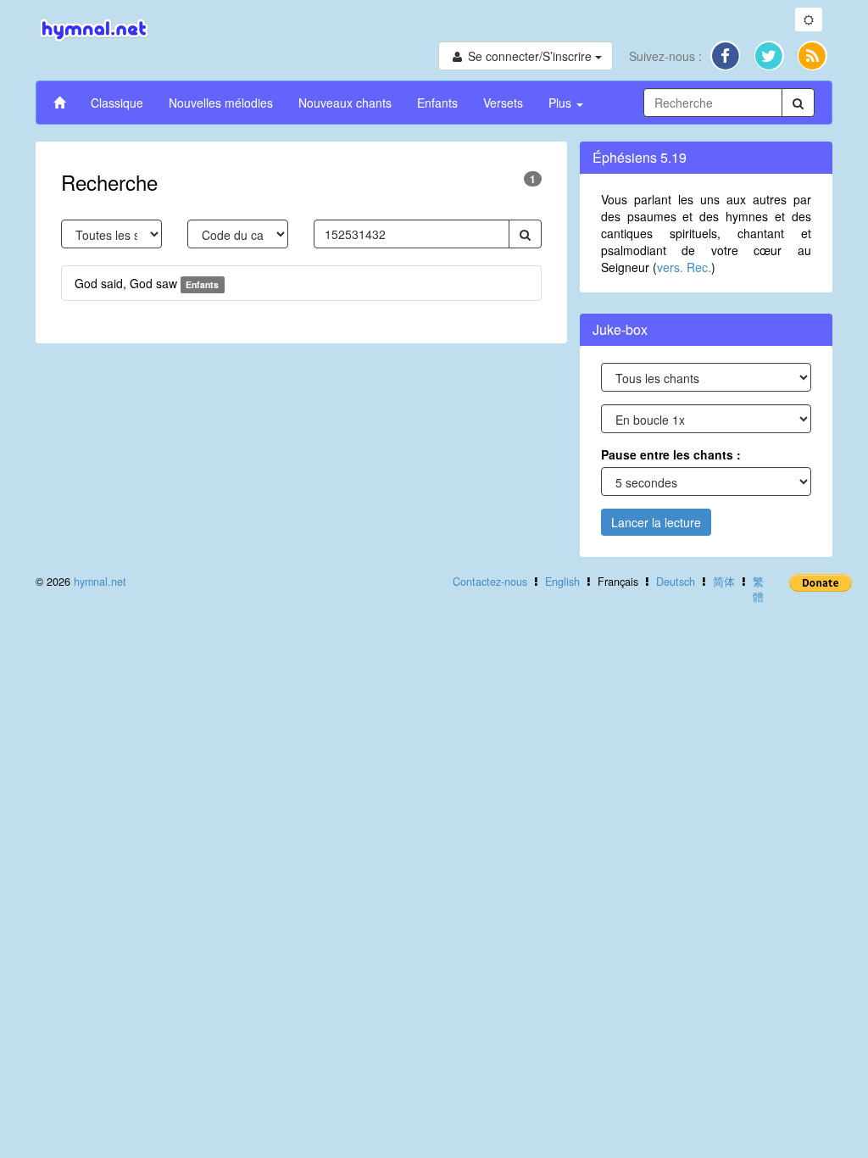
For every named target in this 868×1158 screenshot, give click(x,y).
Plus (561, 102)
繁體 (758, 589)
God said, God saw (147, 283)
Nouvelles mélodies (221, 102)
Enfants (437, 102)
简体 (724, 581)
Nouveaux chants (345, 102)
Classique (117, 102)
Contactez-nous (490, 581)
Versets (503, 102)
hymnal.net (100, 581)
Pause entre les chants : (671, 454)
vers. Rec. (684, 267)
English (562, 581)
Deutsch (675, 581)
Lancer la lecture (656, 522)
